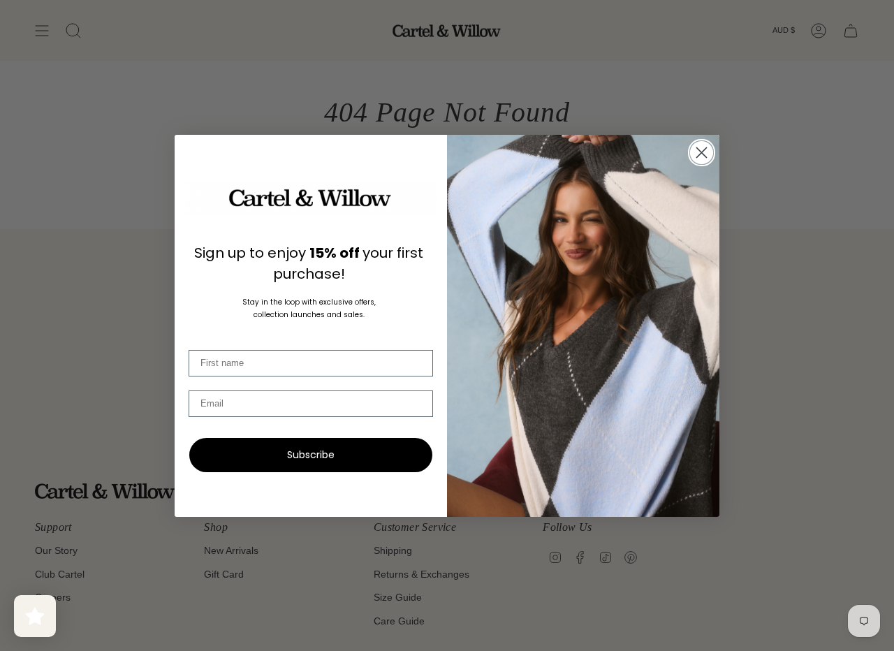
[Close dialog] (701, 152)
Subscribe (311, 455)
